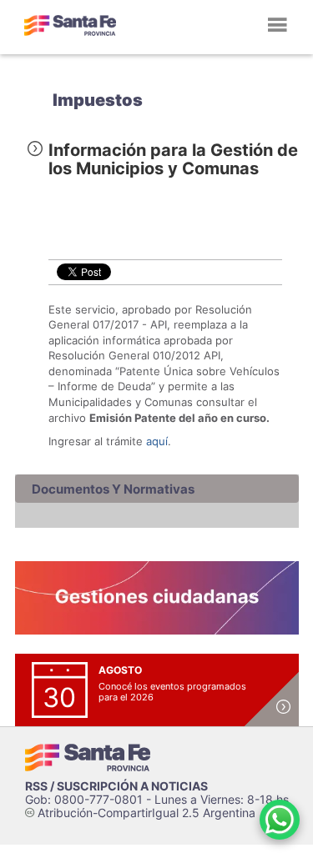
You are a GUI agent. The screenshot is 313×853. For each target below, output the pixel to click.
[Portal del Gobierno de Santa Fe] (70, 25)
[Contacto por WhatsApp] (280, 820)
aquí (157, 441)
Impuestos (98, 100)
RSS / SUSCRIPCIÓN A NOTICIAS (116, 786)
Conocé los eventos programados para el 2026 (172, 691)
